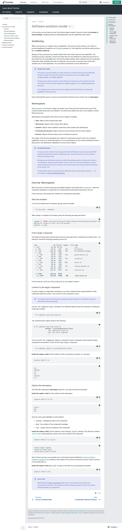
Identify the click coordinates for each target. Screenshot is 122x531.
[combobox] (88, 2)
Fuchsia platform (58, 2)
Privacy (36, 527)
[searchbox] (12, 18)
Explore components (54, 483)
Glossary (55, 12)
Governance (43, 12)
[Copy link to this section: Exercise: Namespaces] (56, 183)
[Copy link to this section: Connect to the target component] (62, 287)
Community (31, 12)
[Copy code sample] (99, 207)
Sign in (116, 2)
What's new (45, 2)
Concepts (18, 12)
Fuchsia (34, 21)
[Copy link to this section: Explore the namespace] (53, 386)
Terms (30, 527)
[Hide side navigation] (23, 527)
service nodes (36, 434)
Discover (23, 2)
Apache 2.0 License (43, 512)
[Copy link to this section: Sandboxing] (46, 41)
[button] (13, 27)
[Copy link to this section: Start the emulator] (49, 199)
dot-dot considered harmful (56, 173)
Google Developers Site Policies (69, 512)
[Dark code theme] (97, 207)
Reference (34, 2)
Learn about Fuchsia (10, 8)
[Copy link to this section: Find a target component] (54, 233)
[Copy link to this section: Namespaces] (47, 104)
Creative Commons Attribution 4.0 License (79, 511)
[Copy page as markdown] (70, 26)
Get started (6, 12)
